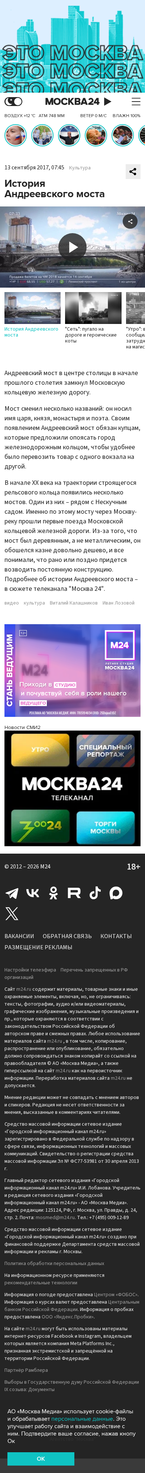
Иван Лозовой (119, 603)
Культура (80, 168)
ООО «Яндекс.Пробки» (68, 1317)
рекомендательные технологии (40, 1283)
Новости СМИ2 (22, 727)
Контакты (116, 936)
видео (11, 603)
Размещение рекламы (38, 947)
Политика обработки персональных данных (54, 1263)
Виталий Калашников (74, 603)
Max (116, 893)
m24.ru (23, 989)
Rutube (74, 893)
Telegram (11, 893)
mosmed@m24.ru (55, 1217)
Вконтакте (32, 893)
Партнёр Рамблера (26, 1370)
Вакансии (19, 936)
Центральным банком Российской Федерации (71, 1305)
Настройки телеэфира (30, 970)
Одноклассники (53, 893)
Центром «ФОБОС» (116, 1294)
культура (34, 603)
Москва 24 (72, 101)
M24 (45, 867)
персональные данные (82, 1419)
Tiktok (95, 893)
